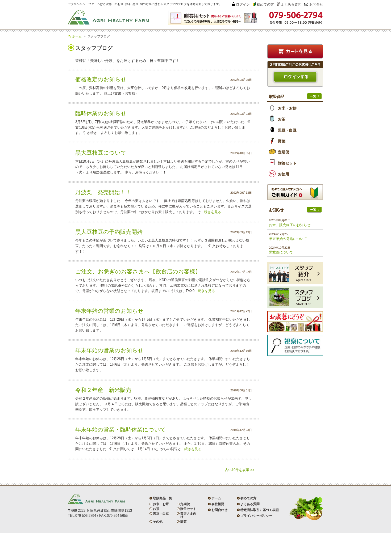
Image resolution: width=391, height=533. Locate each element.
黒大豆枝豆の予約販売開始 (109, 232)
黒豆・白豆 (287, 130)
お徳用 (283, 174)
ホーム (77, 36)
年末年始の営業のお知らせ (109, 311)
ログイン (243, 4)
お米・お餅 (287, 108)
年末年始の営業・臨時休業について (120, 429)
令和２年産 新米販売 (103, 390)
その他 (158, 521)
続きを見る (212, 212)
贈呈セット (188, 509)
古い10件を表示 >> (240, 470)
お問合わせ (219, 510)
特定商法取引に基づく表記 (259, 510)
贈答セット (287, 163)
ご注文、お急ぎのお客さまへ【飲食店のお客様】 (138, 271)
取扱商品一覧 (162, 498)
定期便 (283, 152)
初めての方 (265, 4)
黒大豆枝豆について (101, 153)
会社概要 (217, 504)
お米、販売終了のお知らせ (289, 225)
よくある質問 (291, 4)
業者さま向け (188, 515)
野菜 (281, 141)
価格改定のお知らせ (101, 79)
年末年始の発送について (288, 239)
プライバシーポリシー (256, 516)
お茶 (281, 119)
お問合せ (316, 4)
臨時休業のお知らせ (101, 113)
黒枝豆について (281, 252)
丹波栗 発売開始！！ (103, 192)
